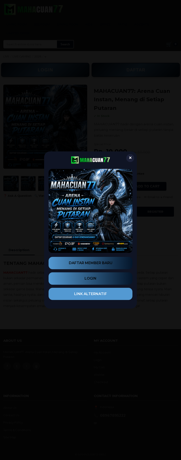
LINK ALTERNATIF (90, 294)
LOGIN (90, 278)
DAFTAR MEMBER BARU (90, 263)
